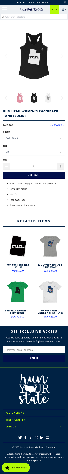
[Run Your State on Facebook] (25, 438)
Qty (5, 159)
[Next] (61, 56)
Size (5, 145)
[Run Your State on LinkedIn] (42, 438)
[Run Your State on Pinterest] (31, 438)
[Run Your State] (32, 9)
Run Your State (26, 447)
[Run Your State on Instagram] (36, 438)
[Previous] (6, 56)
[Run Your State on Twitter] (20, 438)
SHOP (55, 9)
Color (6, 131)
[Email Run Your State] (47, 438)
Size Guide (56, 124)
